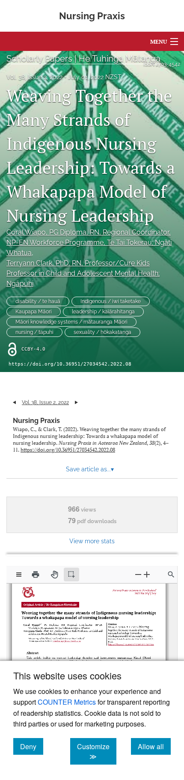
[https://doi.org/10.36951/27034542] (129, 641)
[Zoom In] (147, 574)
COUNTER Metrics (67, 702)
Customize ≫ (96, 751)
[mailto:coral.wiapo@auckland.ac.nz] (67, 638)
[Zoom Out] (138, 574)
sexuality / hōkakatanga (102, 332)
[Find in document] (171, 574)
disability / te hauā (37, 301)
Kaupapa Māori (33, 312)
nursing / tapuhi (34, 332)
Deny (31, 746)
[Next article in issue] (76, 402)
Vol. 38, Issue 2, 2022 (34, 77)
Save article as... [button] (90, 469)
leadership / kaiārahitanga (103, 312)
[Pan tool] (54, 574)
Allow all (154, 746)
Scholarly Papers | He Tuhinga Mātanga (83, 59)
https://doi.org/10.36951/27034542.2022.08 (70, 364)
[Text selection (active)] (71, 574)
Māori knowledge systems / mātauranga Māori (71, 322)
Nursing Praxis (36, 421)
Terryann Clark (83, 273)
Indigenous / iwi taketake (110, 301)
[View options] (19, 574)
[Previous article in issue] (14, 402)
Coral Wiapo (89, 242)
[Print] (35, 574)
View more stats (92, 541)
